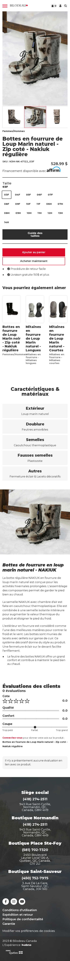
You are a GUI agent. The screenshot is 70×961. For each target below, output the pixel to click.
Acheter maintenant (33, 261)
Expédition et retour (17, 914)
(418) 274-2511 (35, 799)
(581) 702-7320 (35, 850)
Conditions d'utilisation (19, 910)
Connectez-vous (12, 737)
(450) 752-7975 (35, 878)
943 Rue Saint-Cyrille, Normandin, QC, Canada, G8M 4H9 (35, 807)
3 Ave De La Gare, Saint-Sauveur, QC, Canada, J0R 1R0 (35, 886)
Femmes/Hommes (13, 131)
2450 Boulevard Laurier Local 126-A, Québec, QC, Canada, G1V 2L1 (35, 859)
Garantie (8, 924)
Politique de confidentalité (22, 919)
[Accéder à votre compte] (60, 6)
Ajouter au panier (33, 252)
